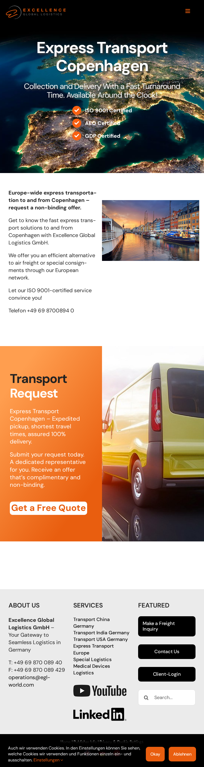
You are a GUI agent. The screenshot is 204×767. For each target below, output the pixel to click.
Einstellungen (47, 760)
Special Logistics (92, 659)
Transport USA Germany (100, 639)
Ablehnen (182, 754)
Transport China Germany (91, 622)
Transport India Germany (101, 633)
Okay (155, 754)
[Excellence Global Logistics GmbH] (36, 7)
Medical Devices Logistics (91, 669)
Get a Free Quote (48, 508)
